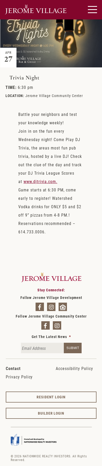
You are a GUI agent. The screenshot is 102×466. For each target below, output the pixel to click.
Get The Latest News (51, 336)
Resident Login (51, 396)
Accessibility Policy (74, 368)
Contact (13, 368)
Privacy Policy (19, 376)
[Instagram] (51, 307)
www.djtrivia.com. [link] (40, 181)
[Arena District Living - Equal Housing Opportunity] (63, 307)
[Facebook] (40, 307)
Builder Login (51, 413)
